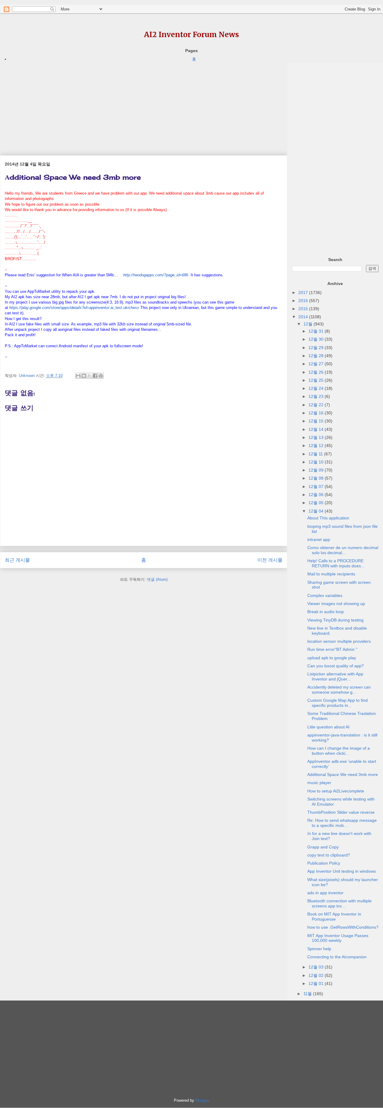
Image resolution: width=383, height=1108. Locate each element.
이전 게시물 (269, 560)
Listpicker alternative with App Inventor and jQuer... (335, 676)
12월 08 (316, 478)
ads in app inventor (325, 892)
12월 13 (316, 437)
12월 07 (316, 486)
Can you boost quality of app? (335, 665)
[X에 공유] (89, 376)
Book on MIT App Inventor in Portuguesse (334, 916)
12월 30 (316, 339)
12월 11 (316, 453)
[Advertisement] (143, 104)
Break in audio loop (325, 611)
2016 (303, 300)
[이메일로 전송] (78, 376)
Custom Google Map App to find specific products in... (337, 703)
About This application (328, 518)
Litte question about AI (328, 726)
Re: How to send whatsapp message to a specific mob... (342, 823)
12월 (308, 324)
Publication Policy (323, 863)
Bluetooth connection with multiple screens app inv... (339, 903)
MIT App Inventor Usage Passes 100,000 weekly (337, 938)
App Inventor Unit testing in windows (341, 871)
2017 (303, 292)
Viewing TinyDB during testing (335, 620)
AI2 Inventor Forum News (191, 34)
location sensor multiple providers (339, 641)
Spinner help (319, 948)
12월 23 (316, 396)
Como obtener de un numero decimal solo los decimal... (342, 550)
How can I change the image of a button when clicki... (338, 751)
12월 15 (316, 421)
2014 (303, 316)
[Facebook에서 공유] (95, 376)
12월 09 (316, 470)
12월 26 (316, 372)
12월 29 (316, 347)
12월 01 (316, 983)
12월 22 (316, 404)
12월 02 (316, 975)
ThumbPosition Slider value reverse (341, 812)
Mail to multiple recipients (331, 574)
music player (319, 782)
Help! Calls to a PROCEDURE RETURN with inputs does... (335, 563)
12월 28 (316, 355)
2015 (303, 308)
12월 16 (316, 412)
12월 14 (316, 429)
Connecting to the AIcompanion (337, 956)
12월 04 (316, 511)
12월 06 (316, 494)
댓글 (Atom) (157, 579)
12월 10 (316, 462)
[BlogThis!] (84, 376)
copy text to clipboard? (328, 855)
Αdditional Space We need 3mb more (342, 774)
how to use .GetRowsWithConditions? (343, 927)
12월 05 (316, 502)
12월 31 (316, 331)
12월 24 (316, 388)
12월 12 (316, 445)
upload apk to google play (331, 657)
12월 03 (316, 967)
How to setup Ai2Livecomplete (335, 791)
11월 (308, 993)
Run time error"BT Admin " (332, 649)
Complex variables (324, 595)
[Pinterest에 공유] (101, 376)
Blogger (201, 1100)
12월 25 (316, 380)
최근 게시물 (17, 560)
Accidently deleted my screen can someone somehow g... (339, 690)
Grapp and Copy (323, 847)
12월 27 (316, 363)
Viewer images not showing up (336, 603)
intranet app (318, 539)
